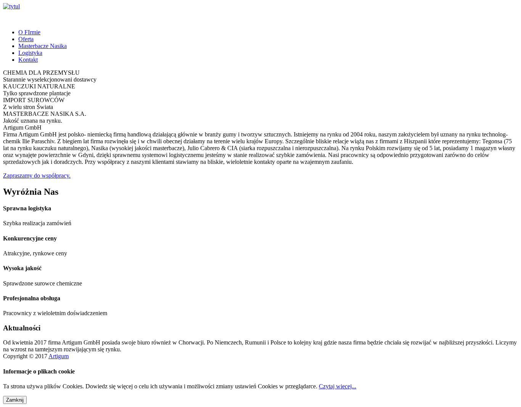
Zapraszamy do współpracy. (37, 175)
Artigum (58, 356)
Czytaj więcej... (337, 386)
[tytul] (11, 6)
